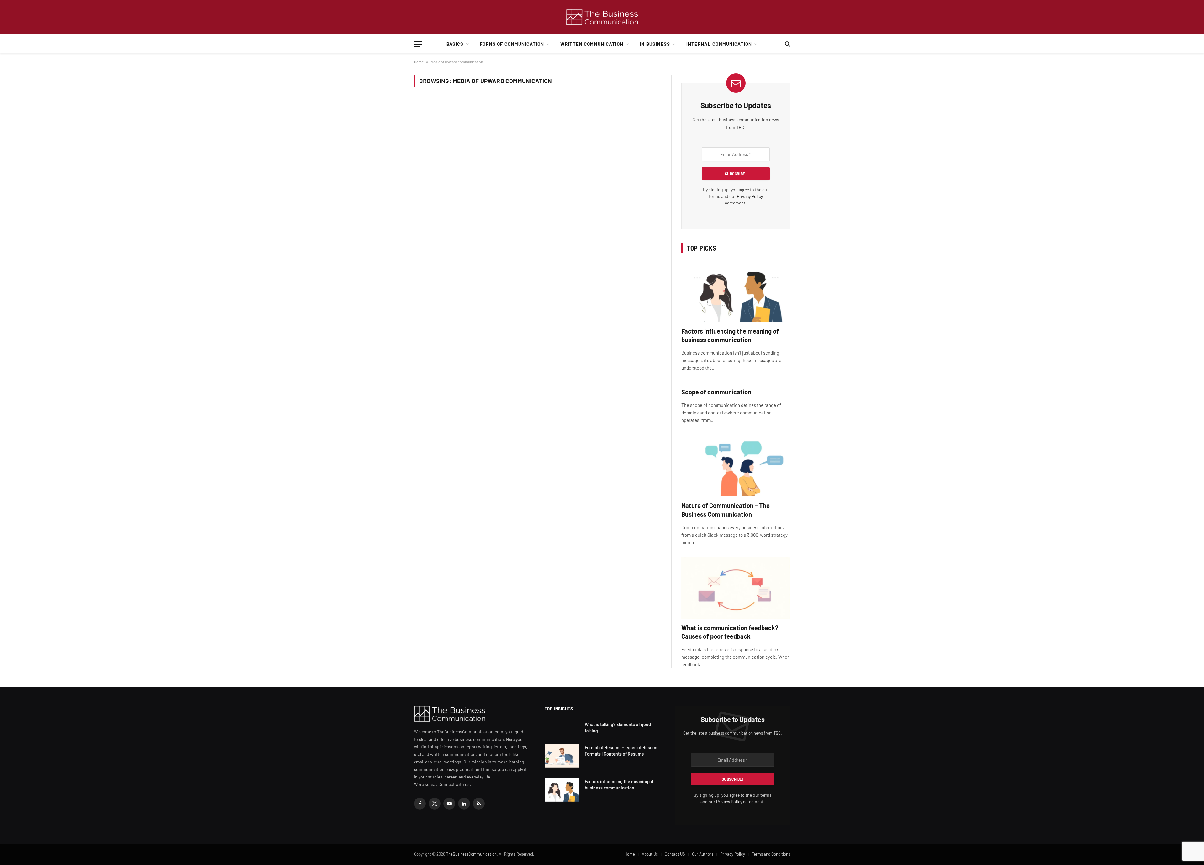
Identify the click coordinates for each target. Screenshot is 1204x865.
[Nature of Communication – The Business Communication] (735, 465)
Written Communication (591, 44)
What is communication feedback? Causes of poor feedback (729, 632)
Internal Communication (719, 44)
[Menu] (418, 44)
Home (419, 62)
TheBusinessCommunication (471, 854)
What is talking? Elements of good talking (618, 727)
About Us (650, 854)
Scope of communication (716, 392)
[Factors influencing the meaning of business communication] (735, 291)
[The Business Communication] (601, 17)
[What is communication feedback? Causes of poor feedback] (735, 588)
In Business (655, 44)
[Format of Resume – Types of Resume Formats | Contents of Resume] (562, 756)
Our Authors (702, 854)
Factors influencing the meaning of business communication (730, 335)
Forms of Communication (512, 44)
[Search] (787, 44)
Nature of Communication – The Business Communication (725, 510)
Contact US (675, 854)
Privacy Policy (750, 196)
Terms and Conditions (771, 854)
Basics (454, 44)
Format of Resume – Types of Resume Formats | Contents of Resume (622, 751)
